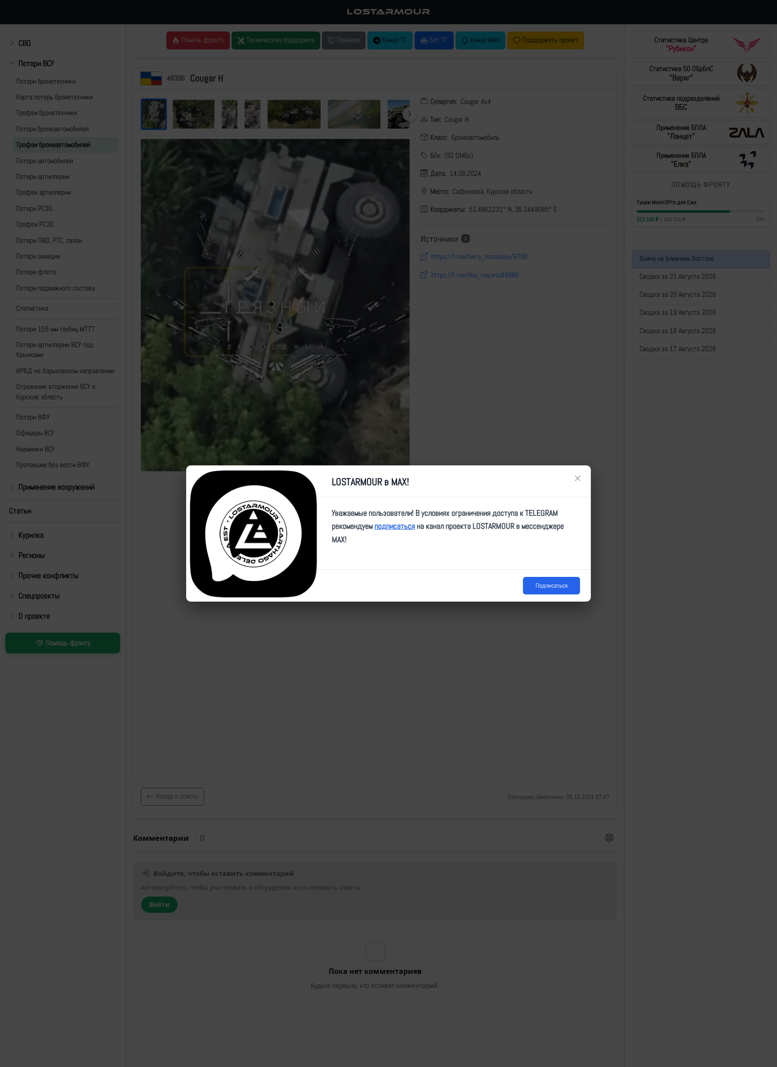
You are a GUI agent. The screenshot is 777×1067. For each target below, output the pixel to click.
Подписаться (551, 585)
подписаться (395, 526)
